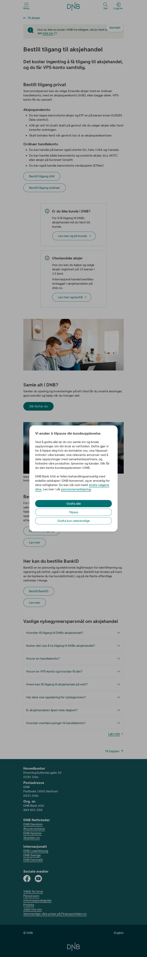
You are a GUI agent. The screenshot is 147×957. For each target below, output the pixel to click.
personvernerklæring (76, 489)
